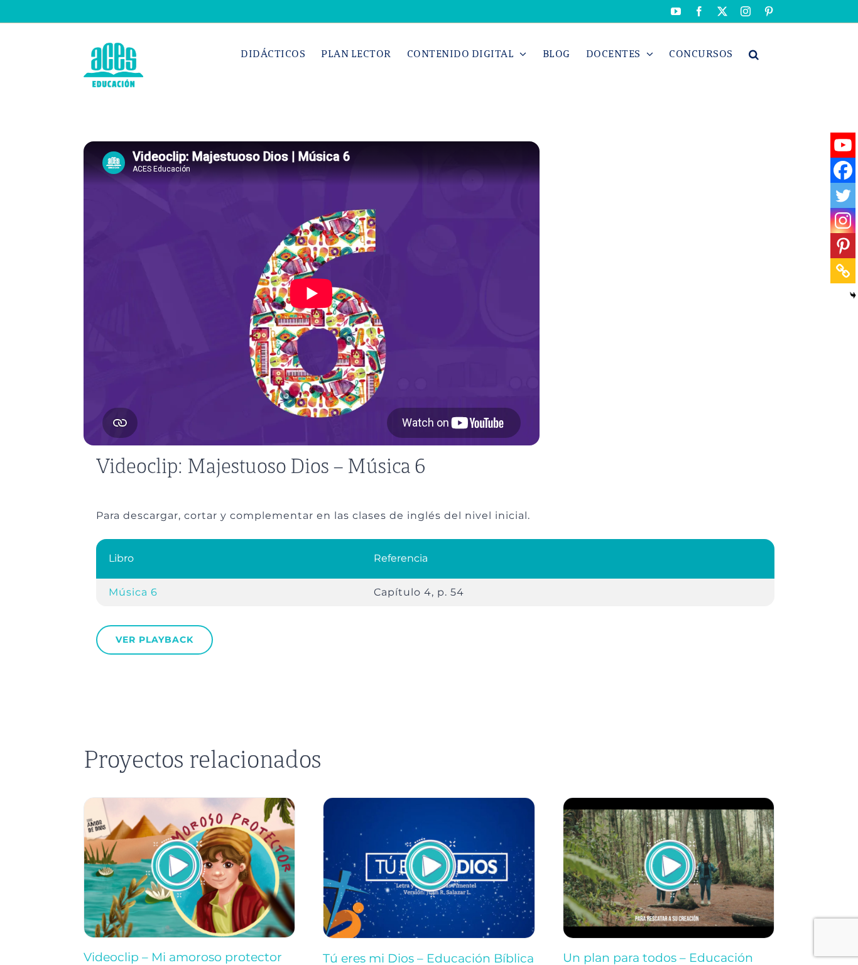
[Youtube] (842, 145)
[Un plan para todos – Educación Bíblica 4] (668, 803)
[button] (754, 54)
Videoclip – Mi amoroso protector (183, 956)
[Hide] (853, 295)
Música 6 (133, 592)
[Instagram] (842, 220)
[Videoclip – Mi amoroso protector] (189, 803)
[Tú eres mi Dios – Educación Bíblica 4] (429, 803)
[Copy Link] (842, 270)
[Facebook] (842, 170)
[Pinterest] (842, 245)
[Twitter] (842, 195)
